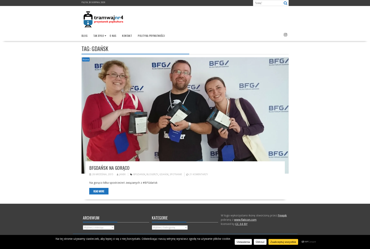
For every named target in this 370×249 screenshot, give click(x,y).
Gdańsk (164, 174)
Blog (85, 36)
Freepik (282, 215)
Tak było (98, 36)
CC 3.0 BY (241, 224)
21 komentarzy (198, 174)
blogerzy (152, 174)
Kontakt (127, 36)
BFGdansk (139, 174)
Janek (122, 174)
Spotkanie (176, 174)
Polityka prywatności (151, 36)
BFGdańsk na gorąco (109, 167)
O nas (113, 36)
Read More (98, 191)
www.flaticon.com (245, 219)
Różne (86, 59)
